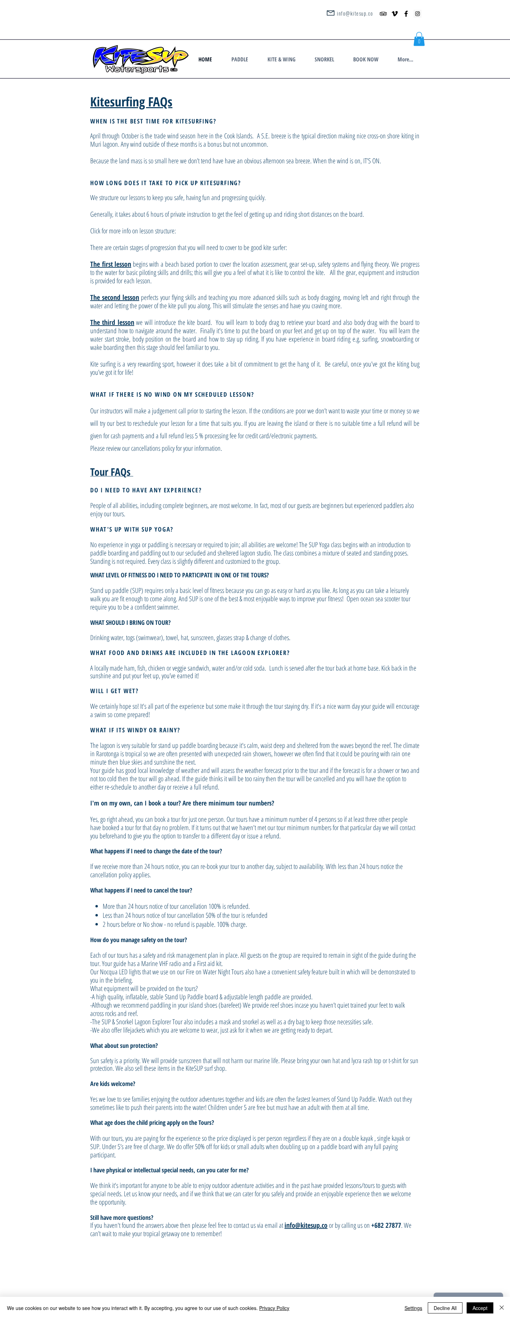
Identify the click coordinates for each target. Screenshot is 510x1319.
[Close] (502, 1307)
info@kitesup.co (355, 13)
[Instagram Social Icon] (418, 14)
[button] (242, 59)
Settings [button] (413, 1307)
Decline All (445, 1307)
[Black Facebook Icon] (406, 14)
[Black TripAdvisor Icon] (383, 14)
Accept (480, 1307)
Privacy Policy (274, 1307)
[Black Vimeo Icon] (395, 14)
